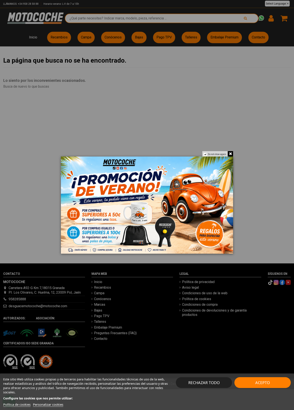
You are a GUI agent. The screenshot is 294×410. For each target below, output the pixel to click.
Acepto (262, 382)
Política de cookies (17, 404)
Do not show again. (217, 154)
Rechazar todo (204, 382)
